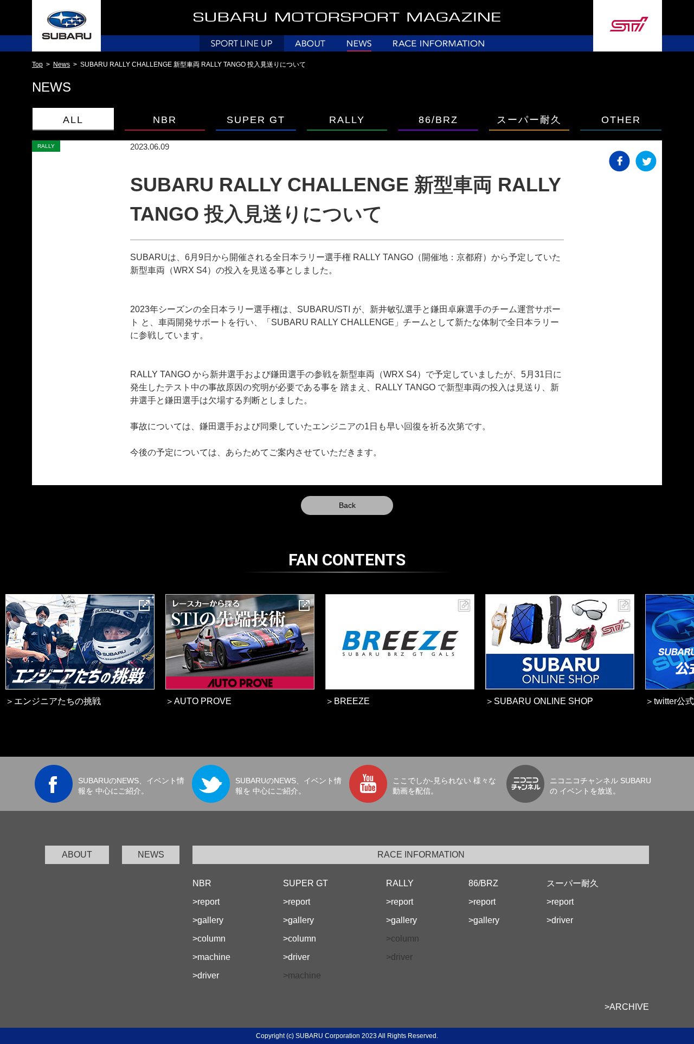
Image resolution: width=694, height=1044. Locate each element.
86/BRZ (483, 883)
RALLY (400, 883)
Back (347, 505)
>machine (211, 957)
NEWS (151, 854)
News (61, 64)
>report (206, 901)
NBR (201, 883)
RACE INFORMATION (421, 854)
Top (37, 64)
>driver (205, 975)
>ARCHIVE (627, 1006)
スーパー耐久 (573, 883)
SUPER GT (305, 883)
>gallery (207, 920)
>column (209, 938)
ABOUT (77, 854)
